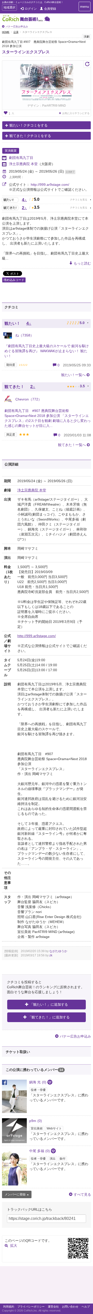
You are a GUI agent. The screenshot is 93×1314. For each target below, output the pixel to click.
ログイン (31, 8)
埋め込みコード (13, 280)
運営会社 (53, 1306)
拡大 (13, 1246)
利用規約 (8, 1306)
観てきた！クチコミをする (30, 136)
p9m (35, 1121)
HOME (5, 32)
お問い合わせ (70, 1306)
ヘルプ (86, 1306)
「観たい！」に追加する (49, 1004)
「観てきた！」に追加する (49, 1017)
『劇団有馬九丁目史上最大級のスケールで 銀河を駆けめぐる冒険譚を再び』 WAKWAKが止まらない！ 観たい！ (46, 351)
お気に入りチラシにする (76, 113)
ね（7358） (24, 335)
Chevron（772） (28, 399)
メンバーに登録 (15, 1194)
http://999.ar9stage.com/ (50, 185)
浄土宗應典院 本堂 (23, 164)
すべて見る (82, 1194)
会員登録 (50, 8)
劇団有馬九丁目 (21, 158)
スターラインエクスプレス (26, 52)
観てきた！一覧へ (72, 445)
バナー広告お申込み (17, 26)
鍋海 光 (37, 1082)
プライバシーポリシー (31, 1306)
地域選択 (9, 8)
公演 (15, 32)
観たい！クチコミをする (28, 125)
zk (50, 955)
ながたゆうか (58, 951)
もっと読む (82, 263)
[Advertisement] (46, 1286)
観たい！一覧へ (73, 375)
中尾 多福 (39, 1151)
